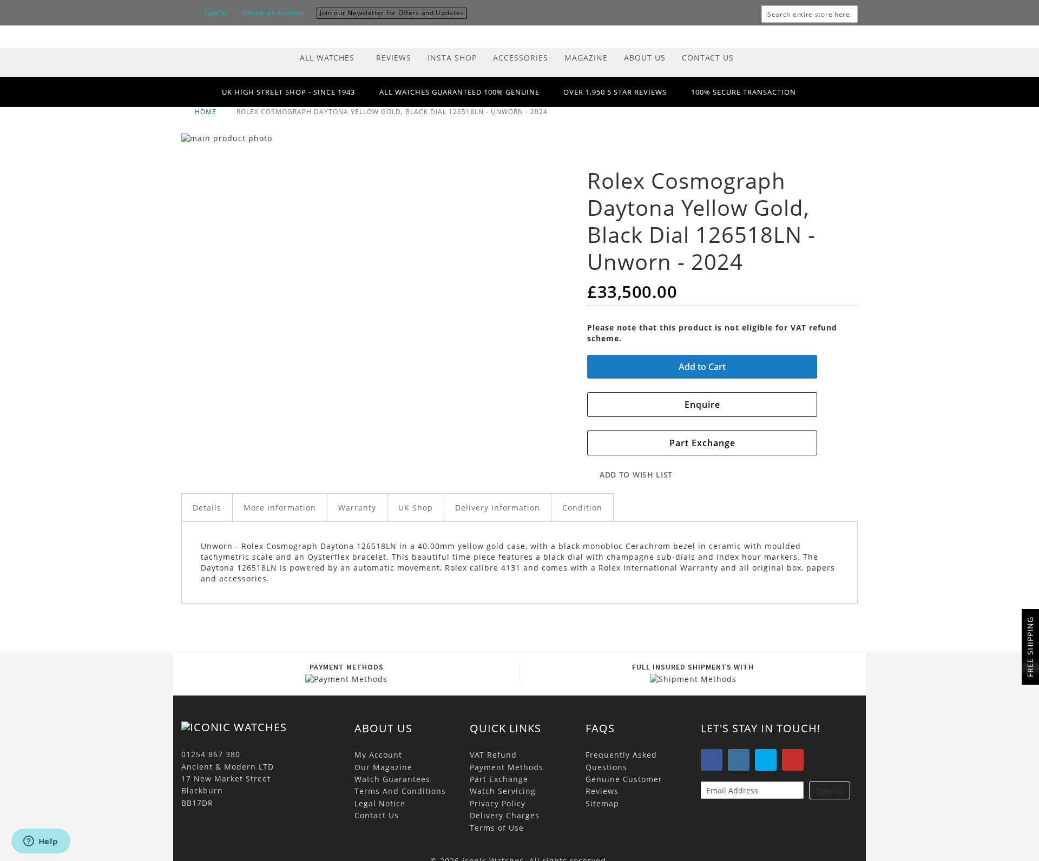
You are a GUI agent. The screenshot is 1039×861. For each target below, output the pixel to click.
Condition (582, 507)
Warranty (357, 507)
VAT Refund (493, 755)
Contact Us (376, 815)
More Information (280, 507)
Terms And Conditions (400, 791)
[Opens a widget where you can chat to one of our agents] (40, 842)
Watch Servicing (503, 791)
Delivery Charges (505, 815)
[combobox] (809, 14)
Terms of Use (497, 828)
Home (207, 111)
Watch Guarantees (392, 779)
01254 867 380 (210, 754)
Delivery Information (497, 507)
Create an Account (273, 13)
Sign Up (830, 790)
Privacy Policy (497, 803)
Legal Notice (379, 803)
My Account (378, 755)
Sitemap (602, 803)
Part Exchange (499, 779)
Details (207, 507)
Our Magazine (383, 767)
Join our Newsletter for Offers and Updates (392, 12)
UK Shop (415, 507)
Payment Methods (506, 767)
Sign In (215, 13)
